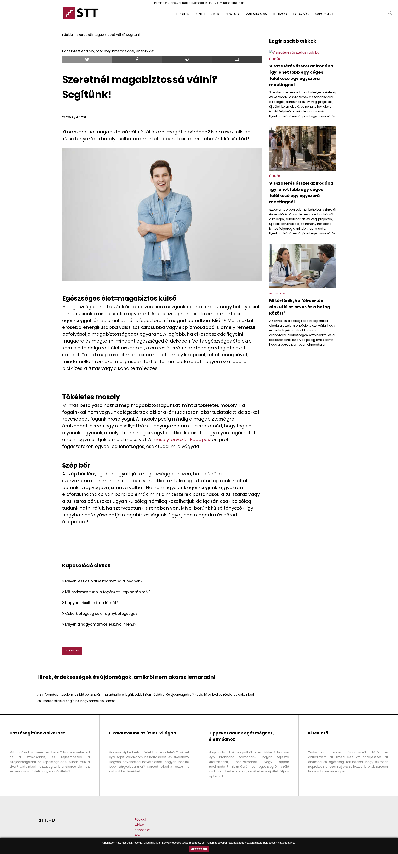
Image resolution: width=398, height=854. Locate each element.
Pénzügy (232, 13)
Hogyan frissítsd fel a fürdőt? (92, 602)
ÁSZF (138, 835)
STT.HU (47, 820)
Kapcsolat (324, 13)
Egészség (301, 13)
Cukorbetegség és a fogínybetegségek (101, 613)
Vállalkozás (256, 13)
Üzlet (200, 13)
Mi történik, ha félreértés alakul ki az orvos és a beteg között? (299, 307)
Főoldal (183, 13)
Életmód (280, 13)
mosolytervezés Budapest (182, 439)
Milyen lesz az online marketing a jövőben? (104, 581)
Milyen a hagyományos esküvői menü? (100, 624)
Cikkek (139, 824)
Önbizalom (72, 650)
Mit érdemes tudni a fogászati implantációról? (107, 591)
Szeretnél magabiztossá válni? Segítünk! (108, 34)
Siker (215, 13)
